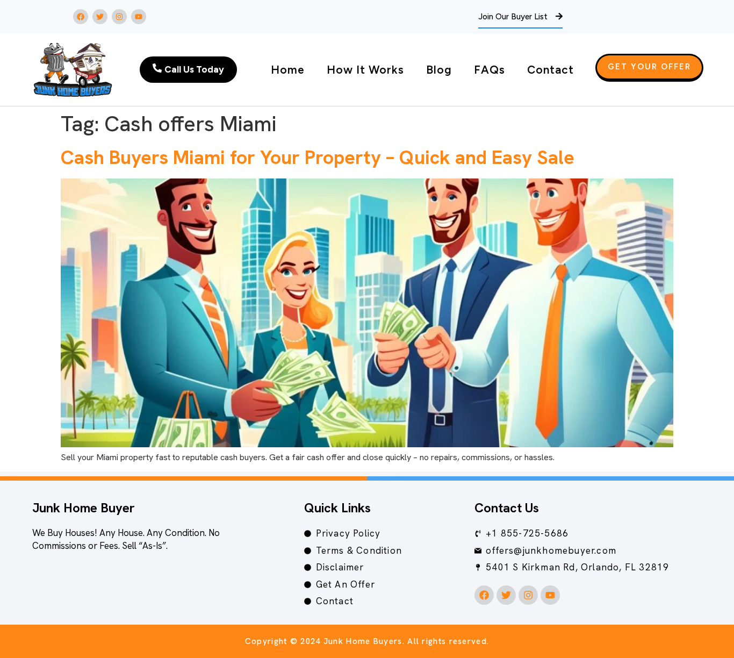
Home (288, 69)
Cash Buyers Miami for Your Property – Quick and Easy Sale (317, 157)
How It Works (365, 69)
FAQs (489, 69)
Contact (550, 69)
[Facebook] (80, 16)
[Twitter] (99, 16)
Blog (439, 69)
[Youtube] (138, 16)
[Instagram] (119, 16)
